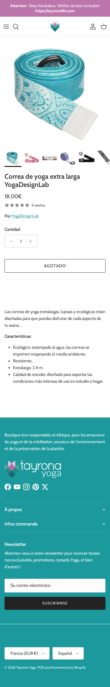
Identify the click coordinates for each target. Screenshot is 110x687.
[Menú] (6, 26)
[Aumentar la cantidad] (32, 241)
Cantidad (12, 229)
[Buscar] (18, 26)
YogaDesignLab (25, 216)
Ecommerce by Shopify (68, 667)
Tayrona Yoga (26, 667)
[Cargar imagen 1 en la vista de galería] (55, 92)
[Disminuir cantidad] (10, 241)
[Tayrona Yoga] (55, 27)
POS (41, 667)
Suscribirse (54, 603)
